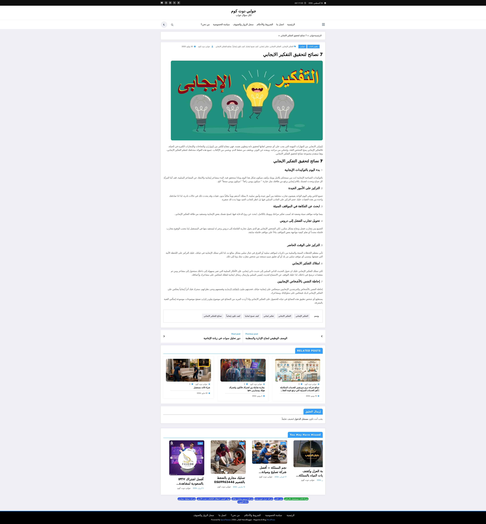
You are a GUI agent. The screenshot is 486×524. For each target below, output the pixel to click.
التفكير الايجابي (275, 46)
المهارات (210, 146)
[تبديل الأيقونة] (323, 25)
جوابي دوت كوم (243, 11)
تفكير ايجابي (264, 46)
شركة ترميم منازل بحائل (242, 507)
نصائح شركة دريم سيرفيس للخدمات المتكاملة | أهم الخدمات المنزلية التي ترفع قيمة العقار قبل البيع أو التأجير (299, 389)
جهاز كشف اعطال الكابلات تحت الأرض (214, 507)
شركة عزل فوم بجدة (263, 507)
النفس (260, 274)
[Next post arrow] (164, 336)
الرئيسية (291, 24)
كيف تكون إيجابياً (239, 46)
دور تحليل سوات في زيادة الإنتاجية (222, 338)
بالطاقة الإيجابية (232, 289)
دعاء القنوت (243, 511)
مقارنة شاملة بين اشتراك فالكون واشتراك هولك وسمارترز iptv (247, 389)
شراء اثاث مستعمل (202, 387)
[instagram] (166, 2)
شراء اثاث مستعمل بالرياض (296, 507)
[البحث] (172, 25)
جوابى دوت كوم (204, 46)
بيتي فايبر (278, 507)
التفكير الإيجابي (287, 46)
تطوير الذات (313, 46)
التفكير (320, 146)
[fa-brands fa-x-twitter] (174, 2)
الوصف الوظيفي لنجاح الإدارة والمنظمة (266, 338)
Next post (235, 334)
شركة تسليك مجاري (187, 507)
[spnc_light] (164, 24)
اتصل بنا (280, 24)
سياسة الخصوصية (221, 24)
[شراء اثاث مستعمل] (188, 369)
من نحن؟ (205, 24)
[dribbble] (170, 2)
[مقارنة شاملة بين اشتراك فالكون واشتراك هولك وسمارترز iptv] (243, 369)
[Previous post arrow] (322, 336)
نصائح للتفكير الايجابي (223, 46)
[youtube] (161, 2)
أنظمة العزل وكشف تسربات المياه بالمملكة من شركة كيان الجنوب (197, 473)
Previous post (252, 334)
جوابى (302, 46)
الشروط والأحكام (265, 24)
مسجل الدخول (301, 419)
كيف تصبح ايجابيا (252, 46)
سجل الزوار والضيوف (243, 24)
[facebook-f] (178, 2)
